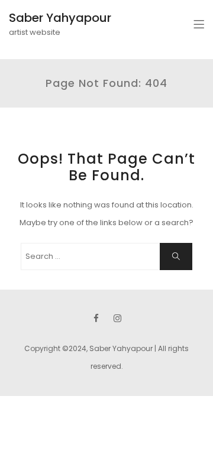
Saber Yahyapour (60, 17)
